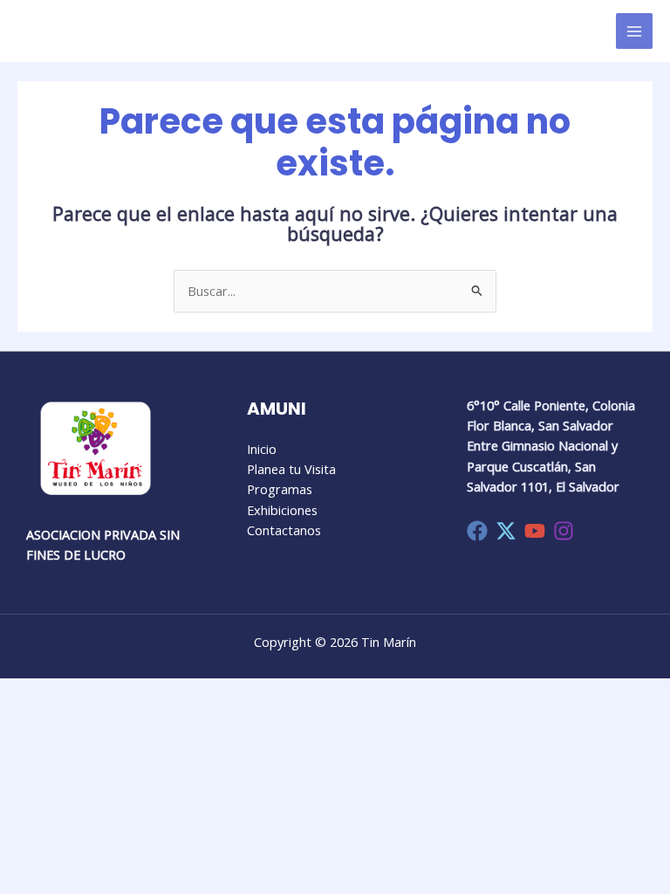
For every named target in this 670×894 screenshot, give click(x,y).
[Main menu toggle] (634, 31)
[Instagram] (563, 530)
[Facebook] (477, 530)
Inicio (262, 448)
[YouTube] (534, 530)
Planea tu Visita (291, 469)
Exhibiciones (282, 510)
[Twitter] (506, 530)
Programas (279, 489)
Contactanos (284, 530)
